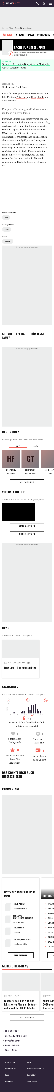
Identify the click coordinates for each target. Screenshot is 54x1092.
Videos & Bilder (13, 492)
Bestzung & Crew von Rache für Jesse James (22, 439)
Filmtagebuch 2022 (22, 939)
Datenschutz (10, 1068)
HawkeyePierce (22, 908)
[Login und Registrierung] (44, 3)
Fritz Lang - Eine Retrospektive (20, 667)
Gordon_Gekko (22, 944)
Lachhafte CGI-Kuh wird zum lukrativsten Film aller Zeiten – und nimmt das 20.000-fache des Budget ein (20, 1004)
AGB (29, 1062)
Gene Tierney (8, 100)
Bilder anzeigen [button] (27, 534)
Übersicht (8, 34)
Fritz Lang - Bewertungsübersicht (23, 916)
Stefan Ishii (20, 922)
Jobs (7, 1075)
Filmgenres (19, 927)
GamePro (9, 1081)
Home (4, 28)
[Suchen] (37, 3)
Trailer (30, 34)
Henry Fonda (37, 97)
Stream (20, 34)
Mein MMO (32, 1081)
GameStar (31, 1075)
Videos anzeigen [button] (27, 526)
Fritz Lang (21, 97)
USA (6, 217)
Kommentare (43, 34)
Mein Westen (19, 903)
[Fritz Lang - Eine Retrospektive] (20, 649)
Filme (11, 28)
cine (18, 932)
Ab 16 (6, 229)
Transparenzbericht (35, 1068)
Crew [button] (36, 446)
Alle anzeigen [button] (27, 482)
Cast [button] (18, 446)
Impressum (10, 1062)
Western (7, 241)
